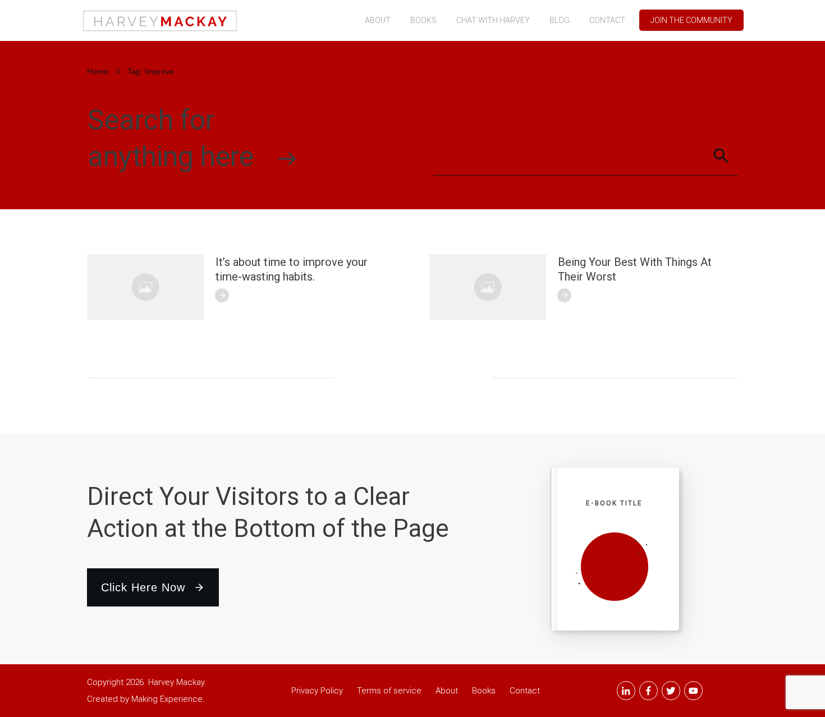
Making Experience (167, 699)
